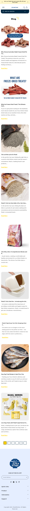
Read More (4, 68)
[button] (3, 7)
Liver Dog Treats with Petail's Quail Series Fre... (14, 423)
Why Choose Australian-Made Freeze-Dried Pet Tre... (14, 53)
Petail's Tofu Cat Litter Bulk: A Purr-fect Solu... (14, 203)
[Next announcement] (28, 2)
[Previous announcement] (2, 2)
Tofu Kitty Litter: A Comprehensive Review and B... (14, 252)
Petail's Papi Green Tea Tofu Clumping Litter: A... (14, 324)
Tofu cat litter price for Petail (9, 154)
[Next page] (25, 443)
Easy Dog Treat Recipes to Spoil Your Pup (12, 374)
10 (21, 443)
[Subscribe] (26, 477)
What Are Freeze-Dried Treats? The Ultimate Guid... (13, 105)
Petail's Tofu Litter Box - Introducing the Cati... (14, 301)
